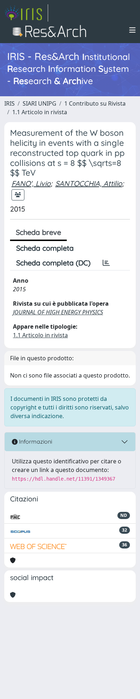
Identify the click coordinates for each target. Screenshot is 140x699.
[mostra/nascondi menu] (132, 30)
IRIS (9, 103)
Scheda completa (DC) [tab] (53, 262)
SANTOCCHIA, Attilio (88, 183)
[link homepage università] (51, 30)
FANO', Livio (31, 183)
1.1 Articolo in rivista (39, 112)
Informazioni (35, 441)
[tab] (106, 262)
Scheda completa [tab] (45, 248)
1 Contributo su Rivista (95, 103)
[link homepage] (26, 13)
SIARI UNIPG (39, 103)
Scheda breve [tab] (38, 232)
